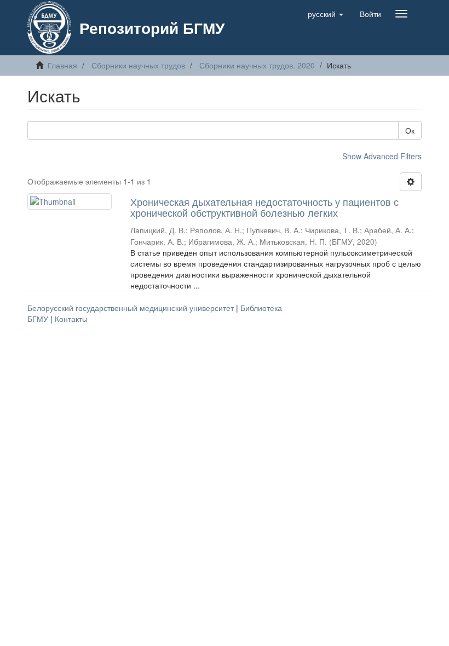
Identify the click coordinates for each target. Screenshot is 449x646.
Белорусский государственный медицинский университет (131, 307)
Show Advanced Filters (382, 156)
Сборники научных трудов (138, 65)
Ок (410, 130)
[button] (326, 13)
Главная (62, 65)
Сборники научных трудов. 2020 (257, 65)
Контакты (71, 318)
